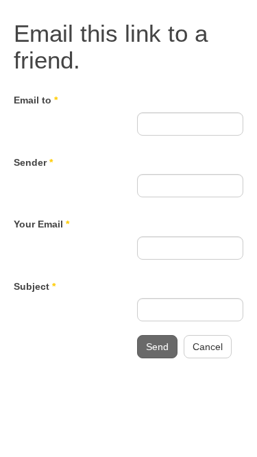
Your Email (41, 224)
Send (157, 346)
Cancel (208, 346)
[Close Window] (96, 60)
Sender (33, 162)
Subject (35, 286)
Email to (36, 100)
